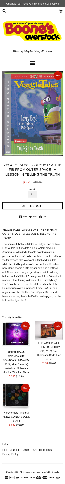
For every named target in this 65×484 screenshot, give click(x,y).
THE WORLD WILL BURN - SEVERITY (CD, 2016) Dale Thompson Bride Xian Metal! (49, 351)
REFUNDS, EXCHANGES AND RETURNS (27, 450)
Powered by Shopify (50, 471)
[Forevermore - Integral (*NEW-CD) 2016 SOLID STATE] (16, 396)
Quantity (32, 188)
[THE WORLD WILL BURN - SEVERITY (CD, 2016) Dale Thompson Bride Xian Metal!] (49, 330)
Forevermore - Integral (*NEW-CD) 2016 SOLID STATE (16, 416)
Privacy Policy (10, 454)
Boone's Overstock (31, 471)
